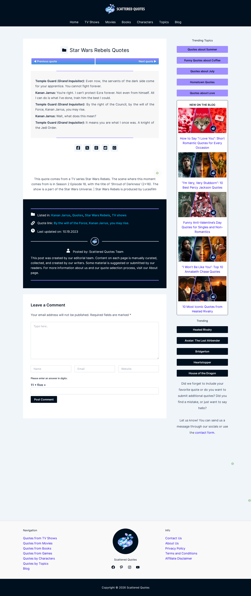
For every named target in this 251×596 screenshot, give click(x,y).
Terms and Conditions (181, 553)
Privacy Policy (175, 548)
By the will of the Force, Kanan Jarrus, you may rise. (91, 223)
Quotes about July (202, 71)
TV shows (119, 215)
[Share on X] (87, 148)
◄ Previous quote (45, 61)
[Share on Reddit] (105, 148)
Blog (178, 22)
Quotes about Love (202, 93)
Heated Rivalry (202, 329)
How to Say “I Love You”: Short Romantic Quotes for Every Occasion (202, 143)
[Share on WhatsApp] (114, 148)
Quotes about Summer (202, 49)
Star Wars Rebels (97, 215)
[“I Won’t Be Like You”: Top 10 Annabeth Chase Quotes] (202, 249)
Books (126, 22)
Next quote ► (147, 61)
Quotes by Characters (39, 558)
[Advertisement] (95, 163)
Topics (164, 22)
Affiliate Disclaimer (178, 558)
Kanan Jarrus (61, 215)
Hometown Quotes (202, 82)
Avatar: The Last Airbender (202, 340)
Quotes (77, 215)
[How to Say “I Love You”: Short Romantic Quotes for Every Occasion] (202, 120)
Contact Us (173, 538)
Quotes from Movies (37, 543)
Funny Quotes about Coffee (202, 60)
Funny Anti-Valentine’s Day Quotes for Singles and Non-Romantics (202, 227)
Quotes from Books (37, 548)
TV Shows (92, 22)
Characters (145, 22)
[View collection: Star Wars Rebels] (64, 50)
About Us (172, 543)
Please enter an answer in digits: (49, 378)
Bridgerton (202, 351)
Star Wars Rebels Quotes (99, 50)
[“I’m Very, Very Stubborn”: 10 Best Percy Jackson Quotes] (202, 164)
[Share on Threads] (96, 148)
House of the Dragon (202, 373)
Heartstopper (202, 362)
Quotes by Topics (35, 563)
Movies (110, 22)
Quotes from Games (37, 553)
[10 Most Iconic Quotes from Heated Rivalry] (202, 288)
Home (74, 22)
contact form (204, 432)
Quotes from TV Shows (40, 538)
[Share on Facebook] (78, 148)
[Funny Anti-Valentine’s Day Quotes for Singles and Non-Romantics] (202, 204)
